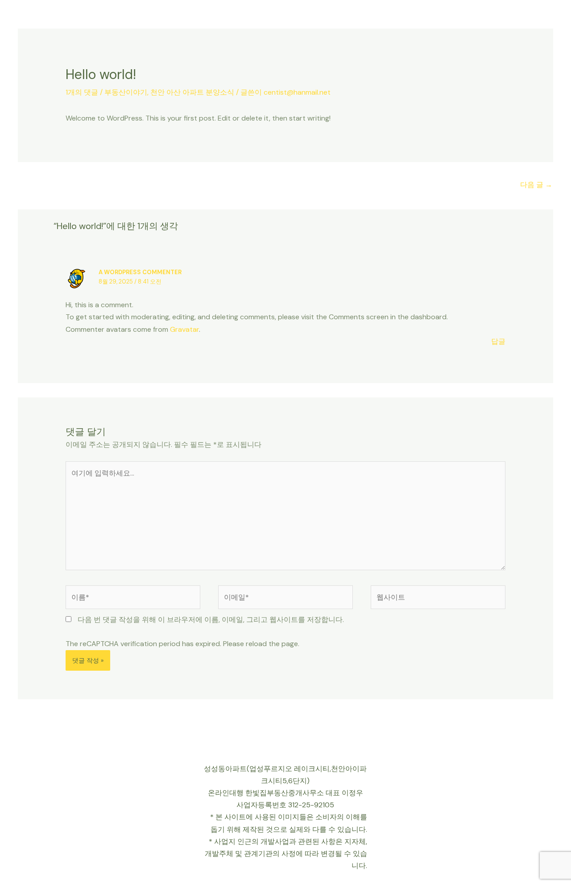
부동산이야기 (125, 92)
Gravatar (184, 329)
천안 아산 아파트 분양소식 (192, 92)
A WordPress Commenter (140, 272)
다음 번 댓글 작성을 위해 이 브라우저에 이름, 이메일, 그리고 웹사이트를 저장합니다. (211, 619)
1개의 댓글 (82, 92)
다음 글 (536, 184)
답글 (498, 341)
